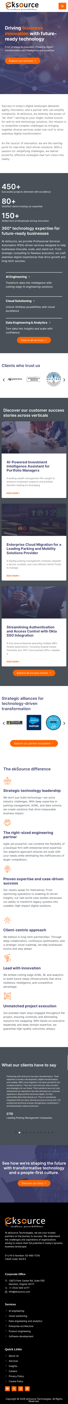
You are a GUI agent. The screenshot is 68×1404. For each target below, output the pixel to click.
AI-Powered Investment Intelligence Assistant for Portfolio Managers (28, 466)
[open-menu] (62, 6)
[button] (4, 380)
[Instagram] (20, 1388)
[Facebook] (7, 1388)
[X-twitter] (14, 1388)
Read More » (13, 493)
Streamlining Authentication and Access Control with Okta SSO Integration (32, 631)
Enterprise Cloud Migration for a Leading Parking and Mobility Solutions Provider (34, 548)
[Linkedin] (27, 1388)
